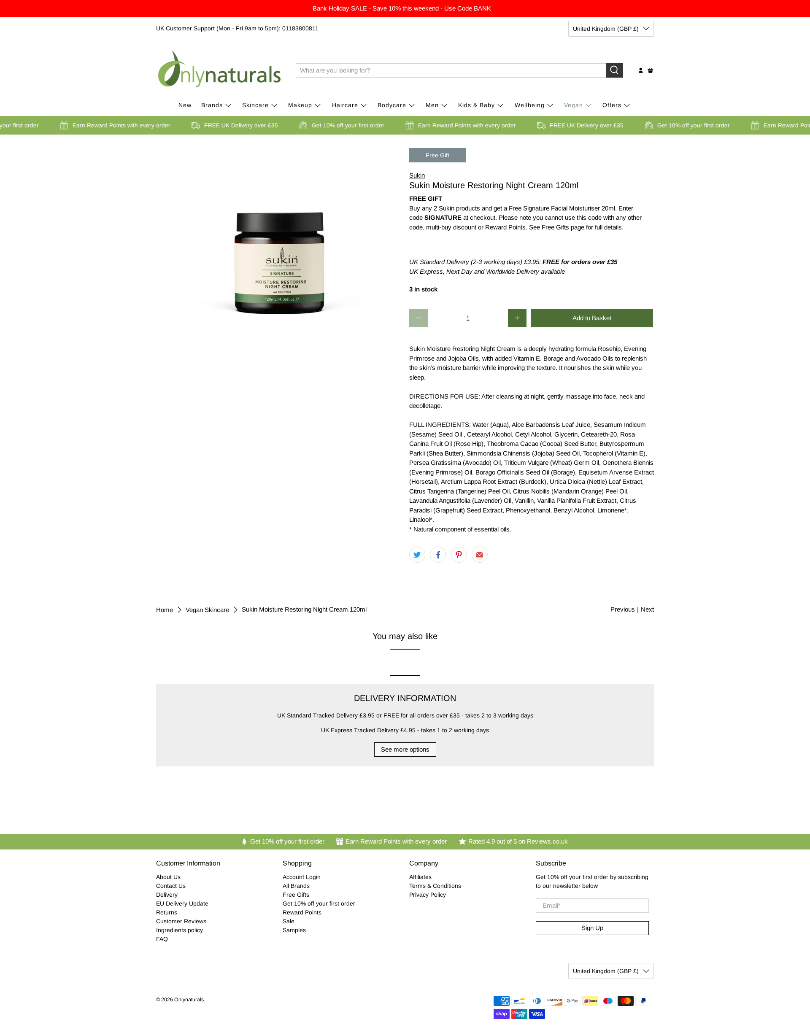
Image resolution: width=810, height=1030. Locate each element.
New (185, 105)
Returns (166, 912)
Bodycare (392, 105)
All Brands (296, 885)
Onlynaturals (189, 1000)
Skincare (255, 105)
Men (432, 105)
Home (164, 610)
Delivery (167, 894)
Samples (294, 930)
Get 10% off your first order (319, 903)
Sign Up (592, 927)
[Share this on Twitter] (417, 555)
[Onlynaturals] (220, 70)
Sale (288, 921)
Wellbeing (530, 105)
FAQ (162, 939)
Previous (622, 609)
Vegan (573, 105)
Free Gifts (296, 894)
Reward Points (302, 912)
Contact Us (171, 885)
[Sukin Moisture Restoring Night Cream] (278, 232)
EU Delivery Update (182, 903)
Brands (212, 105)
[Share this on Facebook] (438, 555)
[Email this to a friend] (480, 555)
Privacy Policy (427, 894)
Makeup (300, 105)
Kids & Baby (476, 105)
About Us (168, 877)
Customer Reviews (181, 921)
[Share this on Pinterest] (459, 555)
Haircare (345, 105)
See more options (405, 749)
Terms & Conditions (435, 885)
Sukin (417, 175)
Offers (611, 105)
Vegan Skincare (207, 610)
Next (647, 609)
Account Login (302, 877)
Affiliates (420, 877)
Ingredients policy (179, 930)
